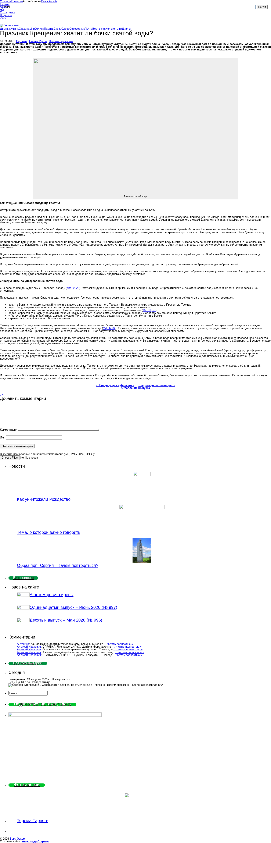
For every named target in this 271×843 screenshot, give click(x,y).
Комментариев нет (61, 41)
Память (49, 28)
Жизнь (15, 28)
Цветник (5, 28)
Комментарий (8, 429)
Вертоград (99, 28)
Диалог (126, 28)
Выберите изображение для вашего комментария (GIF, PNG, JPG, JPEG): (47, 454)
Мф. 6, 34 (109, 328)
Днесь (57, 28)
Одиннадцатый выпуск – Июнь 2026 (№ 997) (73, 607)
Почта (88, 28)
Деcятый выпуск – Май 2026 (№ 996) (66, 620)
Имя (2, 437)
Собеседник (77, 28)
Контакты (17, 1)
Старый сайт (49, 1)
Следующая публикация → (156, 385)
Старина (24, 28)
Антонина (23, 643)
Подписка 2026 (5, 16)
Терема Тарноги (32, 820)
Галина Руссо (38, 41)
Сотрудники (5, 12)
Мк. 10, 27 (149, 310)
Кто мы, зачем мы (5, 7)
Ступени (21, 41)
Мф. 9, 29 (73, 287)
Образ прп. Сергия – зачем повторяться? (57, 565)
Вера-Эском (17, 838)
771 (2, 394)
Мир (32, 28)
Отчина (39, 28)
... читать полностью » (118, 643)
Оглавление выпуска (135, 388)
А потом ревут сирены (51, 594)
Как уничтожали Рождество (44, 499)
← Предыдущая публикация (115, 385)
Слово (65, 28)
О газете (5, 1)
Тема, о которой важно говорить (48, 532)
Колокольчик (114, 28)
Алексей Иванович (29, 646)
